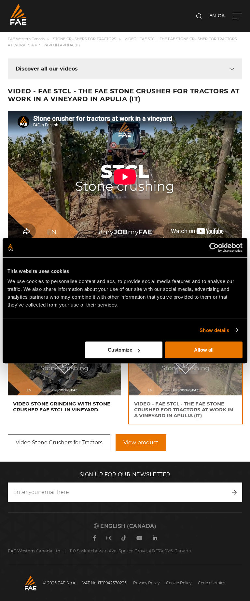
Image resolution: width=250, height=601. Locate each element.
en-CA (217, 16)
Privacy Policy (146, 582)
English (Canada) (128, 526)
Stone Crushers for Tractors (84, 39)
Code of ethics (211, 582)
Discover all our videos (47, 68)
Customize (120, 350)
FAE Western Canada (26, 39)
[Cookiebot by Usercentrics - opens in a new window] (214, 247)
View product (141, 442)
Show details (214, 330)
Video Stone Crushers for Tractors (59, 442)
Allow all (204, 350)
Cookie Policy (178, 582)
